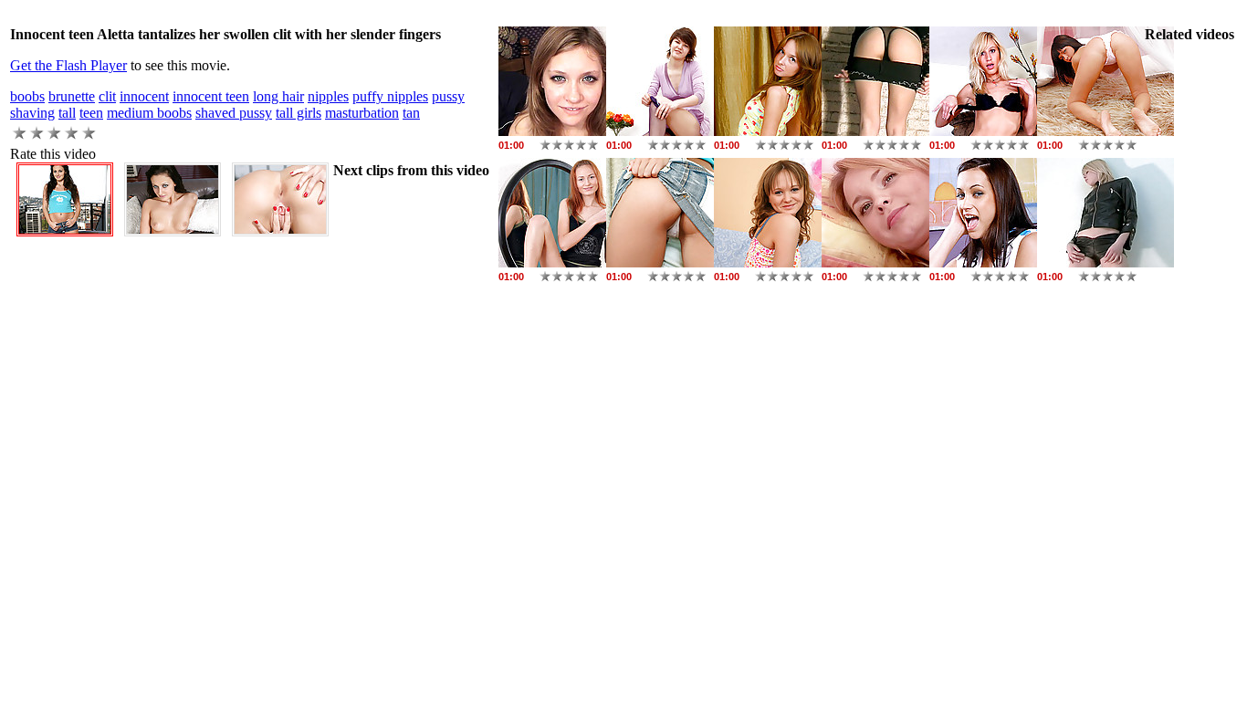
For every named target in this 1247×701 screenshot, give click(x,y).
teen (91, 112)
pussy (448, 96)
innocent (144, 96)
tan (411, 112)
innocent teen (211, 96)
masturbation (362, 112)
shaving (32, 112)
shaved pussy (233, 112)
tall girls (298, 112)
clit (107, 96)
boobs (27, 96)
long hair (278, 96)
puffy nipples (390, 96)
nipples (328, 96)
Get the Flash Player (68, 65)
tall (67, 112)
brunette (71, 96)
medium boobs (149, 112)
